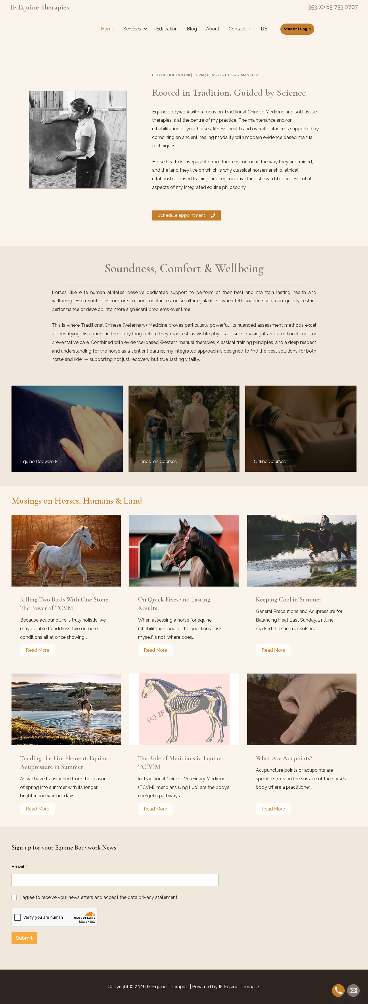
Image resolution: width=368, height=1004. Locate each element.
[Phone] (338, 990)
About (212, 29)
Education (167, 29)
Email (19, 866)
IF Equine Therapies (39, 7)
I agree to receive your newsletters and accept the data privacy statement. (100, 897)
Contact (237, 29)
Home (107, 29)
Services (132, 29)
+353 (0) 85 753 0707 (332, 6)
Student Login (297, 29)
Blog (192, 29)
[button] (144, 29)
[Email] (353, 990)
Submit (24, 938)
